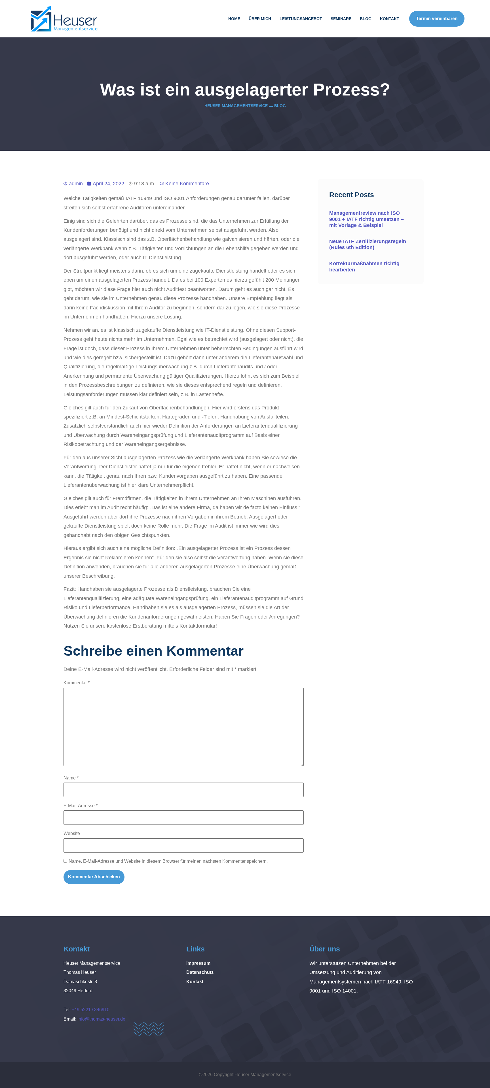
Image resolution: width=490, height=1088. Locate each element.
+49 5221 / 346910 (90, 1009)
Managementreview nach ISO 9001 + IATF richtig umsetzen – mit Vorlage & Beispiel (366, 219)
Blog (365, 18)
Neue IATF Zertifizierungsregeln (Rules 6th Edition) (367, 244)
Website (72, 833)
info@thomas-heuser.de (101, 1019)
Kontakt (389, 18)
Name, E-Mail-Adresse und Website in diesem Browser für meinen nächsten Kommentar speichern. (168, 861)
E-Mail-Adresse (81, 805)
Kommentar (77, 682)
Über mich (260, 18)
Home (234, 18)
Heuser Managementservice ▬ (238, 105)
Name (71, 777)
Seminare (341, 18)
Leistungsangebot (301, 18)
